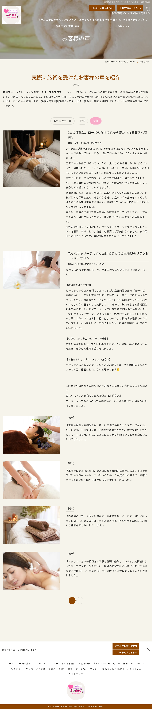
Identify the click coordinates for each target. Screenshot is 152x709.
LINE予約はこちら (129, 8)
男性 (82, 120)
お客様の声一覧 (62, 120)
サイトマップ (76, 674)
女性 (95, 120)
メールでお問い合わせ (102, 8)
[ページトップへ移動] (147, 649)
